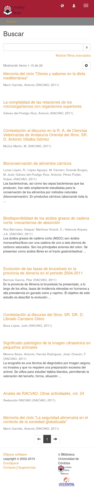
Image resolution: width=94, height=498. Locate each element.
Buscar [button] (12, 21)
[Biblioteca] (65, 470)
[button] (62, 5)
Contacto (9, 467)
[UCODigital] (67, 481)
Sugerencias (27, 467)
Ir (87, 47)
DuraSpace (11, 463)
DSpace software (15, 454)
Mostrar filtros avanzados (73, 55)
